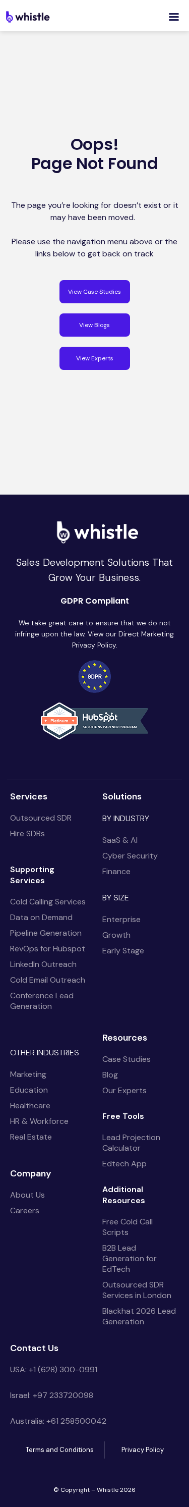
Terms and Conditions (60, 1449)
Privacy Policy (142, 1449)
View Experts (94, 358)
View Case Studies (94, 292)
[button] (174, 17)
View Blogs (94, 325)
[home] (28, 17)
